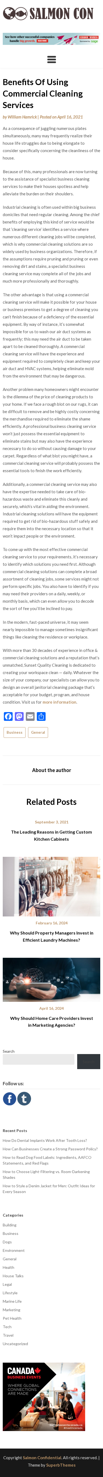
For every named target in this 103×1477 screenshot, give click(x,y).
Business (15, 732)
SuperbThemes (61, 1465)
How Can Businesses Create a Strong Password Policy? (50, 1149)
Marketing (11, 1309)
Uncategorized (15, 1343)
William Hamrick (22, 116)
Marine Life (12, 1301)
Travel (8, 1335)
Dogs (7, 1242)
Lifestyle (10, 1292)
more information (59, 702)
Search (9, 1051)
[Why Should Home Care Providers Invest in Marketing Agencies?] (51, 977)
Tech (7, 1326)
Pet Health (12, 1318)
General (38, 732)
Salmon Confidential (42, 1457)
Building (9, 1225)
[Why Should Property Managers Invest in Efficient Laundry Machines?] (51, 884)
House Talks (13, 1275)
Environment (14, 1250)
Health (8, 1267)
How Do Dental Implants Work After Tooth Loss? (45, 1140)
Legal (7, 1284)
